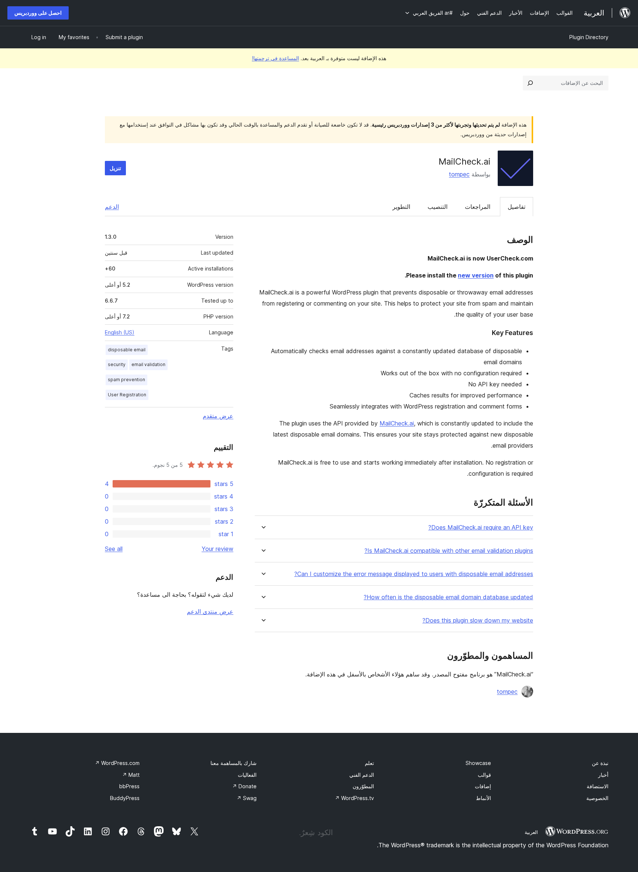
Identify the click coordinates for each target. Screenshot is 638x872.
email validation (148, 364)
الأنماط (483, 798)
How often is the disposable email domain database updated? (448, 597)
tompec (459, 174)
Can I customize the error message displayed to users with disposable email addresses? (413, 574)
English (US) (119, 332)
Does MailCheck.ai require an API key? (480, 527)
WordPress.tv (354, 798)
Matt (131, 775)
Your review (217, 548)
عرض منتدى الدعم (210, 611)
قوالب (484, 775)
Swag (247, 798)
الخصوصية (597, 798)
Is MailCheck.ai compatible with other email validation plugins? (448, 550)
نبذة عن (600, 763)
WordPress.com (117, 763)
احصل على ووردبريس (38, 13)
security (117, 364)
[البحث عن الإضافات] (530, 83)
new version (476, 275)
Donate (244, 786)
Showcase (478, 763)
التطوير (401, 206)
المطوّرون (363, 786)
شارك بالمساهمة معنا (233, 763)
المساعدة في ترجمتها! (275, 58)
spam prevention (126, 379)
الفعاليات (247, 775)
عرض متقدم (218, 416)
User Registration (127, 394)
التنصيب (437, 206)
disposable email (126, 349)
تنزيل (115, 168)
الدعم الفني (361, 775)
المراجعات (477, 206)
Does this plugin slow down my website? (477, 620)
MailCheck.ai (397, 423)
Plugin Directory (588, 37)
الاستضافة (597, 786)
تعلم (369, 763)
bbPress (129, 786)
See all (114, 548)
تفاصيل (516, 206)
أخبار (603, 775)
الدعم (112, 206)
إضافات (483, 786)
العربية (531, 832)
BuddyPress (125, 798)
